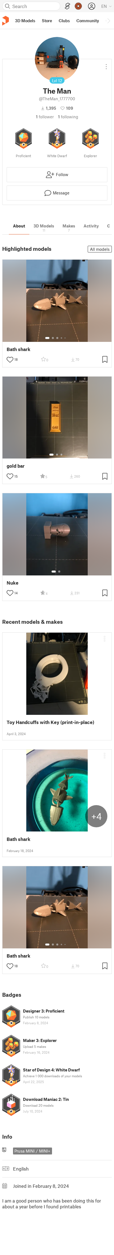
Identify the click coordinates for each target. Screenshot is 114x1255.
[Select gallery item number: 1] (47, 338)
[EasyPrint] (67, 6)
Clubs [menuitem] (64, 20)
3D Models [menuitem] (25, 20)
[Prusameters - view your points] (78, 6)
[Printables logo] (5, 21)
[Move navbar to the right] (108, 20)
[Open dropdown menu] (106, 64)
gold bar (16, 466)
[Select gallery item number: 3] (57, 338)
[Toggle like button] (10, 359)
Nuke (13, 582)
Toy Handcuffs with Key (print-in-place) (50, 722)
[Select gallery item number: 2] (53, 338)
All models (100, 249)
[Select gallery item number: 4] (62, 338)
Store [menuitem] (47, 20)
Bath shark (18, 349)
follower (45, 116)
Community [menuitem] (87, 20)
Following (68, 116)
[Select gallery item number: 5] (65, 338)
